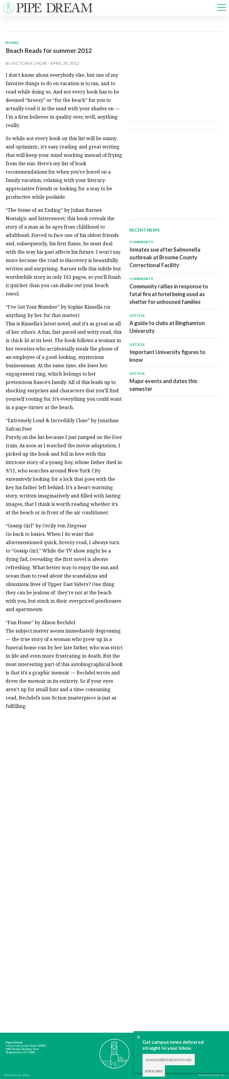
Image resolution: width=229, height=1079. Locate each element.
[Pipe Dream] (114, 1051)
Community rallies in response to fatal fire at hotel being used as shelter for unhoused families (168, 294)
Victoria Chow (29, 63)
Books (12, 42)
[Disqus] (64, 789)
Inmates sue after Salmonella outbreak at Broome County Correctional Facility (164, 257)
